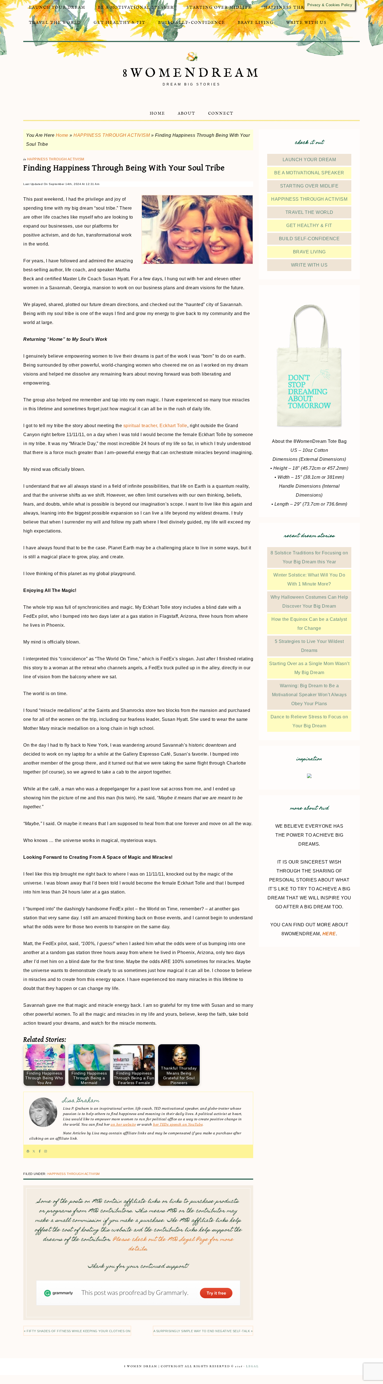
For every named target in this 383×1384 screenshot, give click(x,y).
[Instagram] (45, 1151)
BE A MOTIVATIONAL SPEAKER (309, 172)
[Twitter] (33, 1151)
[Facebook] (39, 1151)
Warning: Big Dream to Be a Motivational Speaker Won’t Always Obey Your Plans (309, 694)
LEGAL (252, 1366)
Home (62, 135)
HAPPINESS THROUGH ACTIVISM (111, 135)
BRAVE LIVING (309, 251)
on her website (123, 1124)
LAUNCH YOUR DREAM (309, 159)
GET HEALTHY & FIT (309, 225)
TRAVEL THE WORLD (309, 212)
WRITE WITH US (309, 265)
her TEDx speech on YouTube (177, 1124)
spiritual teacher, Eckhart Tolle (155, 425)
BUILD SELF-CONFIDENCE (309, 238)
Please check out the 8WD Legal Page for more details (173, 1244)
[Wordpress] (27, 1151)
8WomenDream (192, 73)
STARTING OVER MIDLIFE (309, 186)
